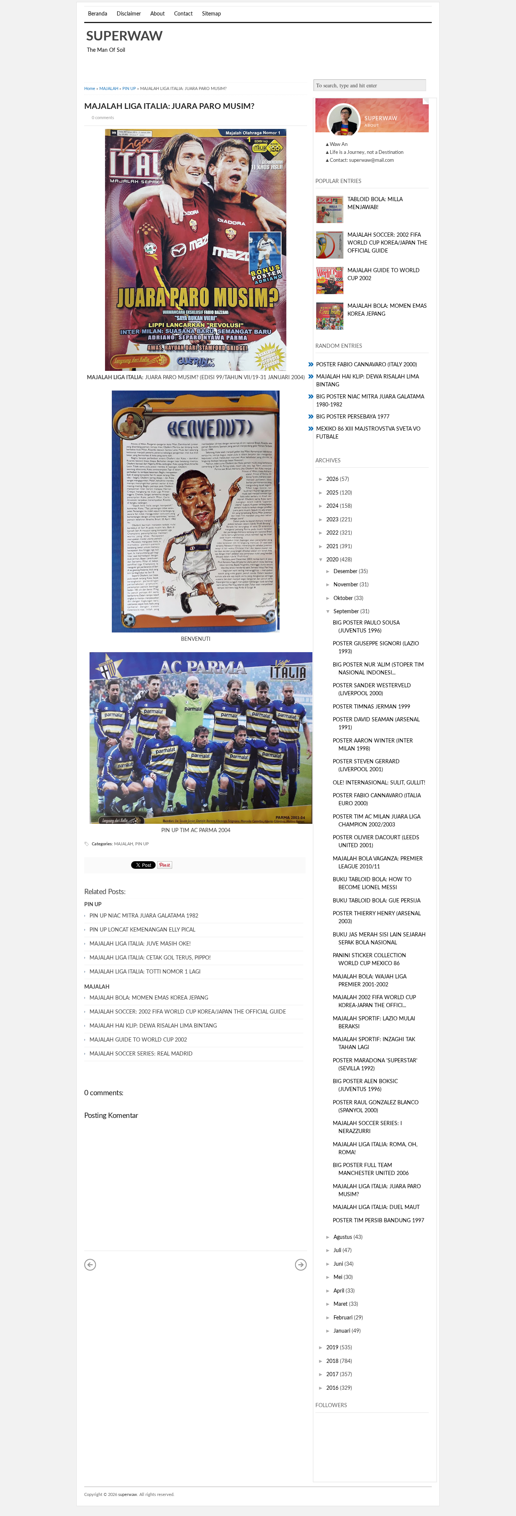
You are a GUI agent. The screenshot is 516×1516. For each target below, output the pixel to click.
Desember (346, 571)
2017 (333, 1374)
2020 (333, 560)
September (347, 611)
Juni (339, 1264)
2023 (333, 519)
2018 (333, 1361)
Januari (343, 1331)
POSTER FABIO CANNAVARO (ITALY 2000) (366, 364)
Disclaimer (129, 14)
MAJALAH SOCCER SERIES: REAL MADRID (141, 1054)
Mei (339, 1277)
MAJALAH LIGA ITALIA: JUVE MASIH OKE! (140, 944)
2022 (333, 533)
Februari (344, 1318)
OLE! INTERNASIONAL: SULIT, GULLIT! (379, 783)
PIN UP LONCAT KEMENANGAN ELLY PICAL (142, 930)
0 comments (103, 118)
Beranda (97, 14)
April (340, 1291)
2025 (333, 493)
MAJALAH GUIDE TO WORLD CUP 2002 (138, 1040)
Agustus (344, 1237)
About (157, 14)
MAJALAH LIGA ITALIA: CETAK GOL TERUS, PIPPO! (150, 958)
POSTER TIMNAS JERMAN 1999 (371, 707)
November (347, 584)
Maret (341, 1304)
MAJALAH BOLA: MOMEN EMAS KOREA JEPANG (149, 998)
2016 (333, 1388)
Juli (338, 1250)
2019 (333, 1347)
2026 (333, 479)
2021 (333, 546)
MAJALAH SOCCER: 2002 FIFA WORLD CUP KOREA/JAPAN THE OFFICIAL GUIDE (188, 1012)
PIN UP (129, 89)
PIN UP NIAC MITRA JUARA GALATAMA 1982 (144, 916)
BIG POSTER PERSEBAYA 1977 (352, 417)
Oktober (344, 598)
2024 (333, 506)
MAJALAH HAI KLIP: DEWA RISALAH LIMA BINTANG (153, 1026)
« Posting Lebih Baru (90, 1265)
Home (89, 89)
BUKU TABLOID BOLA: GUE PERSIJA (376, 901)
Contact (183, 14)
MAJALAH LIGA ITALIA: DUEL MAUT (376, 1207)
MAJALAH (108, 89)
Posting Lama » (301, 1265)
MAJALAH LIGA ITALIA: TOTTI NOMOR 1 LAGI (145, 972)
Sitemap (211, 14)
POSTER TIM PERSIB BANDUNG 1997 (378, 1220)
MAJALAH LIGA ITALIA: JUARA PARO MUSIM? (169, 106)
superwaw (124, 36)
